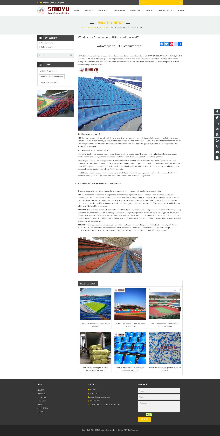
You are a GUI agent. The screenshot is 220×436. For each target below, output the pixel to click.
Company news (47, 43)
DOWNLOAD (41, 401)
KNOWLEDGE (42, 397)
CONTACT (40, 412)
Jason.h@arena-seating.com (53, 3)
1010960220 (93, 390)
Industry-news (110, 23)
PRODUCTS (41, 394)
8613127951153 (94, 393)
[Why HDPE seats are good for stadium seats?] (165, 348)
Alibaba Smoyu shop (48, 71)
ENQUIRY (40, 404)
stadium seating (83, 65)
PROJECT (40, 390)
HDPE (119, 46)
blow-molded (101, 183)
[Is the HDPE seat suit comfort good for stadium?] (130, 304)
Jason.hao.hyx (94, 401)
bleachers (94, 65)
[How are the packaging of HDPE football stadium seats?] (95, 348)
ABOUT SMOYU (42, 408)
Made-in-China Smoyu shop (51, 76)
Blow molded (156, 160)
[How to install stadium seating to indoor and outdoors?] (130, 348)
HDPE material (93, 134)
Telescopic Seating (48, 82)
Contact (81, 215)
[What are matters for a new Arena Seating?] (95, 304)
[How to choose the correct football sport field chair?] (165, 304)
